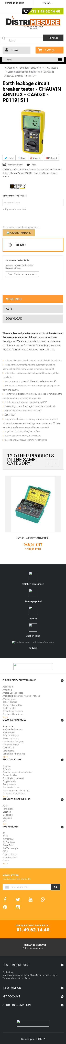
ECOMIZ (40, 1039)
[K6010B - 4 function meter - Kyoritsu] (33, 504)
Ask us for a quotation (33, 948)
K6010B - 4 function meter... (33, 538)
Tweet (10, 157)
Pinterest (52, 157)
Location (7, 811)
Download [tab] (14, 318)
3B (4, 833)
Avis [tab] (9, 309)
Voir (5, 823)
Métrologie (8, 814)
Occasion (7, 817)
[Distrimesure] (33, 22)
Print (34, 164)
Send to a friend (15, 164)
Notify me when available (15, 209)
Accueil (11, 67)
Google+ (36, 157)
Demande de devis (14, 2)
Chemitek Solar (10, 857)
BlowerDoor (8, 845)
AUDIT (6, 805)
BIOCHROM (8, 839)
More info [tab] (13, 299)
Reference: (8, 195)
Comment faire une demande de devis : (21, 227)
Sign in (14, 50)
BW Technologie (10, 848)
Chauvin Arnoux (10, 854)
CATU (5, 851)
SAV (4, 820)
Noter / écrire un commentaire (22, 274)
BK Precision (9, 842)
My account (11, 996)
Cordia (6, 860)
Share (22, 157)
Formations (8, 808)
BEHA (5, 836)
